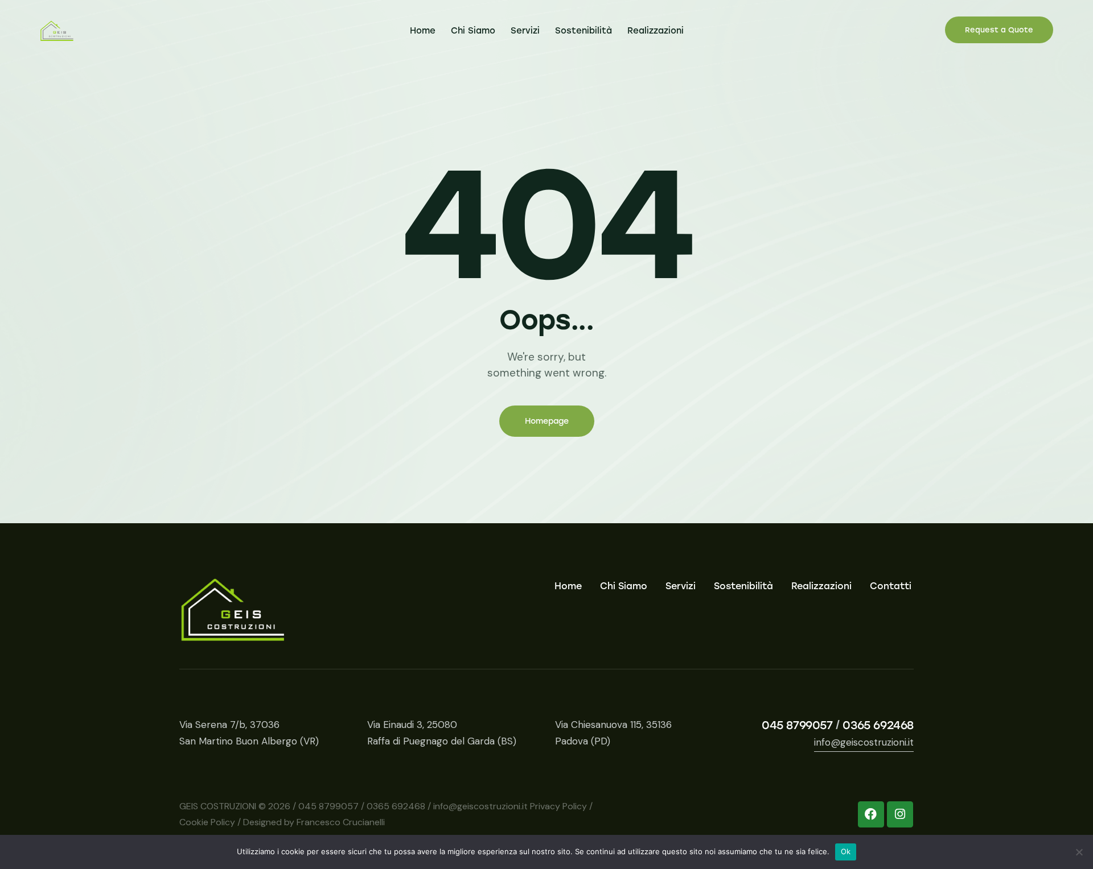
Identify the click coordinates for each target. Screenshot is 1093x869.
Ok (846, 851)
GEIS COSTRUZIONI (217, 806)
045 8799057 (797, 725)
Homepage (547, 421)
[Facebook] (871, 814)
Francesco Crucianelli (341, 822)
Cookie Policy (207, 822)
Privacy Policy (558, 806)
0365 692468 (878, 725)
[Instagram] (900, 814)
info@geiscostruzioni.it (864, 742)
